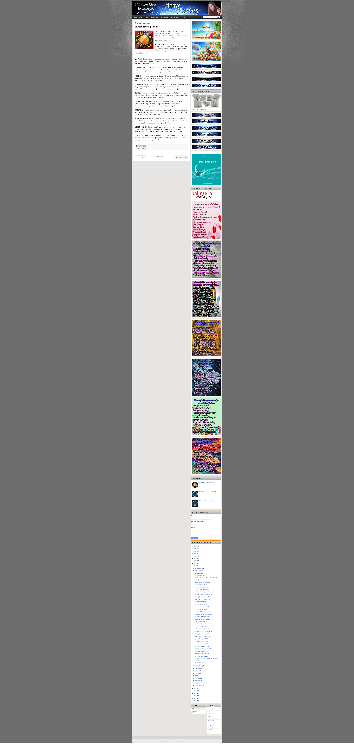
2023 (195, 553)
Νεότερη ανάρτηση (140, 157)
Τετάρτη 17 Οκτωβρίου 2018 (202, 619)
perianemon (211, 727)
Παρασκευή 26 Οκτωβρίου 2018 (203, 594)
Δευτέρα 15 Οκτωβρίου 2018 (202, 624)
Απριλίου (197, 678)
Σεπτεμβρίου (198, 666)
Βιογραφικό (164, 17)
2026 (195, 546)
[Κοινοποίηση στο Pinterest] (145, 146)
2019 (195, 563)
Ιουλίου (197, 670)
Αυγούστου (198, 668)
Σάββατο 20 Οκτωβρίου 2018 (202, 611)
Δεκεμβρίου (198, 568)
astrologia (210, 709)
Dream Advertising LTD (191, 740)
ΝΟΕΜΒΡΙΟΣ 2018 (200, 575)
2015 (195, 693)
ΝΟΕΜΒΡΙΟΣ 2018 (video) (202, 602)
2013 (195, 698)
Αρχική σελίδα (138, 17)
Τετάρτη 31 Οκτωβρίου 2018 (202, 582)
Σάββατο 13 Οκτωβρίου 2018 (202, 629)
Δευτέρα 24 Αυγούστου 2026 (207, 482)
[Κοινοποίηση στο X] (142, 146)
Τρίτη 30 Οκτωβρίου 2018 (201, 584)
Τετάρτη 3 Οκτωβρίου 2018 (202, 653)
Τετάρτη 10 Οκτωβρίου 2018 (202, 636)
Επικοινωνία (174, 17)
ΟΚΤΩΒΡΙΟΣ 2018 (200, 663)
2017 (195, 688)
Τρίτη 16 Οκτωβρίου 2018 (201, 621)
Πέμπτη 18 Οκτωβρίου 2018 (202, 616)
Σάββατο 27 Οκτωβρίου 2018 (202, 592)
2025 (195, 548)
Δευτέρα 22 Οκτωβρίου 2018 (202, 606)
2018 (195, 566)
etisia (209, 711)
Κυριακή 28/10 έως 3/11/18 (202, 589)
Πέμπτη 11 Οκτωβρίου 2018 (202, 634)
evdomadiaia (211, 713)
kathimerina (144, 148)
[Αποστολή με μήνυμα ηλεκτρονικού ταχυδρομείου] (138, 146)
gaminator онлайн (141, 0)
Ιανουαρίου (198, 685)
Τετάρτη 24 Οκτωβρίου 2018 (202, 599)
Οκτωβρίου (198, 573)
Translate (197, 713)
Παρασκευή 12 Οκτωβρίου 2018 (203, 631)
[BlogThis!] (140, 146)
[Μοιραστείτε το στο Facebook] (144, 146)
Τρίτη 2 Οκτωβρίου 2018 (201, 656)
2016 (195, 691)
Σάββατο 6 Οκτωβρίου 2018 (202, 646)
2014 (195, 696)
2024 (195, 551)
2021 (195, 558)
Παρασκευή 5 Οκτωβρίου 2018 (203, 648)
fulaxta (209, 716)
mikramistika (211, 720)
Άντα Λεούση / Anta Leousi (173, 740)
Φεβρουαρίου (199, 683)
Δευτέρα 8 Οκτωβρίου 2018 (202, 641)
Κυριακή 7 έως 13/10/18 (201, 643)
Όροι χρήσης (185, 17)
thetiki (209, 732)
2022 (195, 556)
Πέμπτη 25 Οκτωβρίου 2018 (202, 597)
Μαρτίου (197, 680)
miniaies (210, 723)
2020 (195, 561)
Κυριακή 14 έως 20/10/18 (201, 626)
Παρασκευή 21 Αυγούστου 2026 (207, 491)
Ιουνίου (197, 673)
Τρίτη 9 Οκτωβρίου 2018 (201, 639)
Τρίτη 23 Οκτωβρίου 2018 (201, 604)
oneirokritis (210, 725)
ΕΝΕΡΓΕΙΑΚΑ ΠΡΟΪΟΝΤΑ (151, 17)
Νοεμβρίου (198, 570)
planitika (210, 729)
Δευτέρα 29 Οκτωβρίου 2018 (202, 587)
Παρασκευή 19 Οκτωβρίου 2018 (203, 614)
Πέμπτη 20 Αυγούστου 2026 (206, 501)
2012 (195, 701)
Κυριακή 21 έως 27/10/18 (201, 609)
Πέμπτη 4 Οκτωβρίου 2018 (202, 651)
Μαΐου (197, 675)
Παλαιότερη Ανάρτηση (181, 157)
